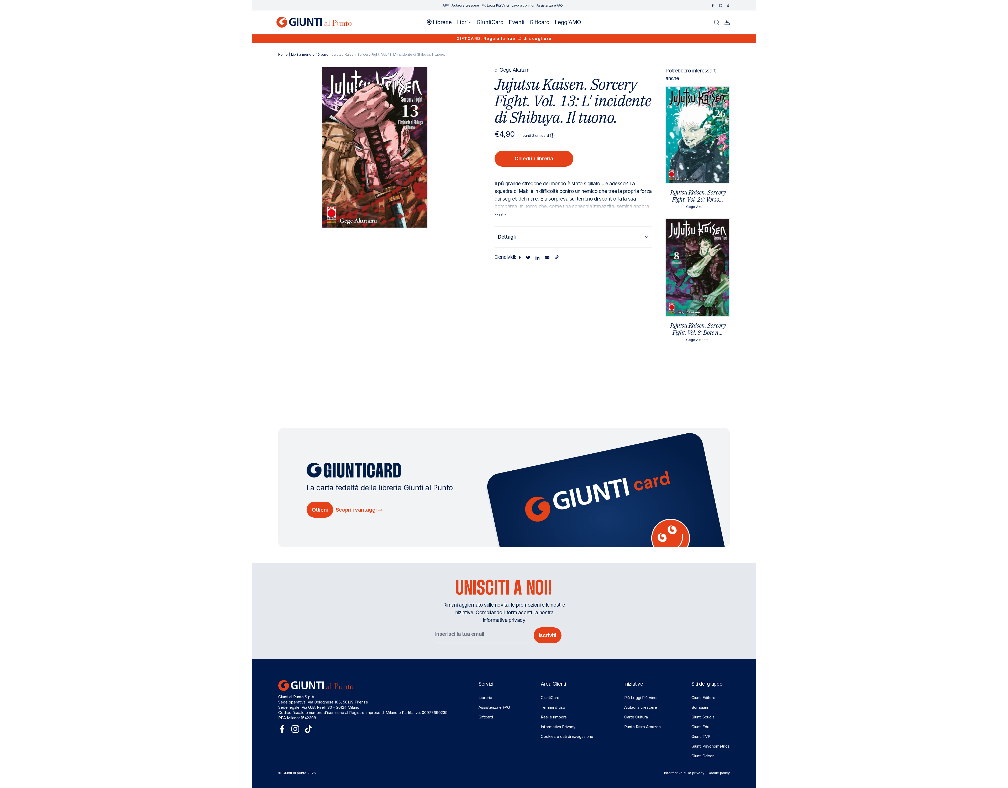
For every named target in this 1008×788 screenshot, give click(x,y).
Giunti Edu (700, 726)
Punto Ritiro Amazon (642, 726)
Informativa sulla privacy (684, 773)
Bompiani (699, 707)
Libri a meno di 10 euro (309, 54)
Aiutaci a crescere (640, 707)
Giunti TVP (700, 736)
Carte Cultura (636, 717)
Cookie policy (718, 773)
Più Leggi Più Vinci (640, 697)
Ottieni (320, 510)
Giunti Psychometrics (710, 746)
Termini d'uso (553, 707)
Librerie (485, 697)
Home (283, 54)
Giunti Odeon (703, 755)
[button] (464, 22)
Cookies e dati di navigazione (567, 736)
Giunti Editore (703, 697)
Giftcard (486, 717)
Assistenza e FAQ (494, 707)
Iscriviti (547, 635)
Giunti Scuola (703, 717)
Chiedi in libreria (533, 158)
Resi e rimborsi (554, 717)
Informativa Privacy (558, 726)
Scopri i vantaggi (357, 510)
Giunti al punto (294, 773)
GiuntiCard (550, 697)
